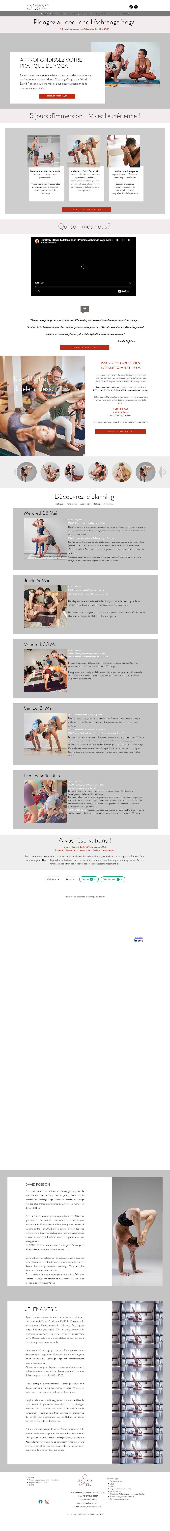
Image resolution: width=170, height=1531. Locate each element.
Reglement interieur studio (38, 1482)
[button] (27, 472)
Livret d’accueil (115, 1491)
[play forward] (164, 472)
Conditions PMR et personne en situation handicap (127, 1494)
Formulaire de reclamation (119, 1499)
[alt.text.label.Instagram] (47, 1501)
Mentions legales (116, 1481)
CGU (112, 1486)
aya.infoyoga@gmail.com (87, 1503)
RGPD (31, 1485)
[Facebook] (136, 7)
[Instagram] (131, 7)
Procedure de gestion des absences (122, 1496)
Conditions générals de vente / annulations (44, 1480)
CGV (112, 1483)
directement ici (111, 863)
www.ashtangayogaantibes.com (88, 1506)
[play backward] (14, 472)
